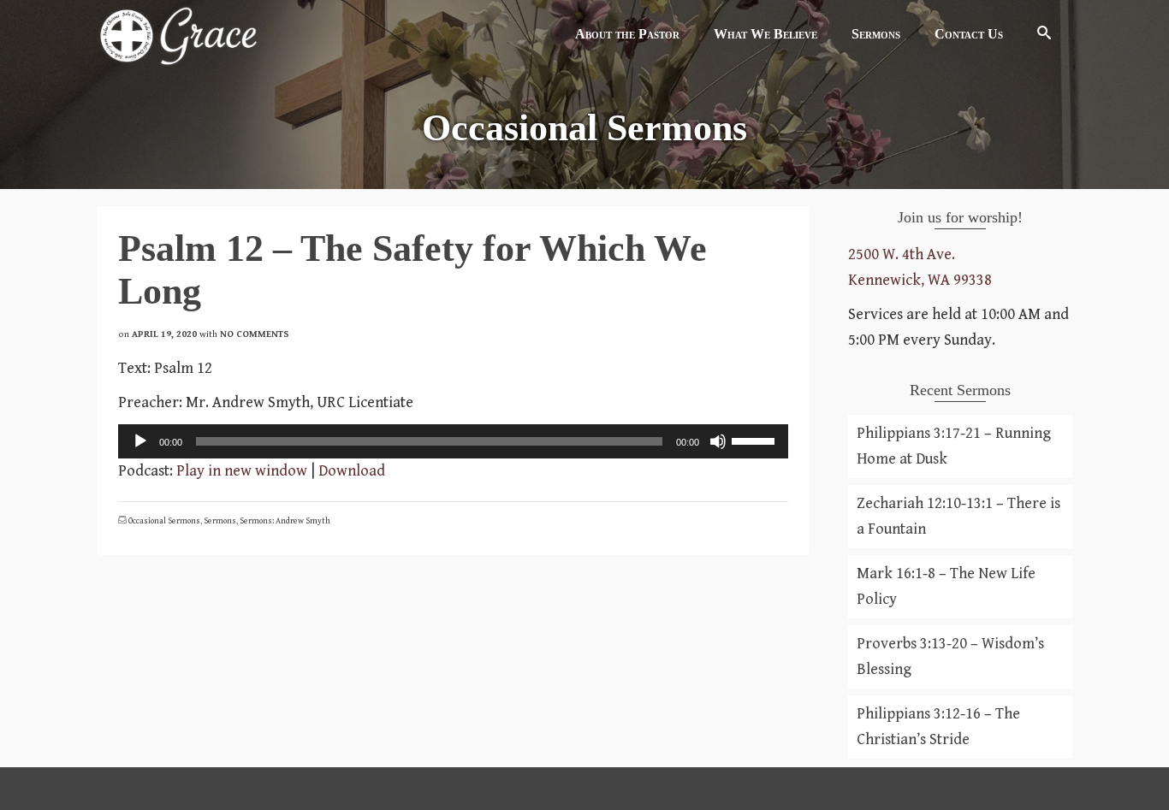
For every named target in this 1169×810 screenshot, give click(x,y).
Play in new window (241, 471)
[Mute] (718, 441)
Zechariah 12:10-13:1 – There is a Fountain (958, 516)
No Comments (254, 334)
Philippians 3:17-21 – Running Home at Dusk (954, 446)
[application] (453, 441)
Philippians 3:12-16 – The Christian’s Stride (938, 726)
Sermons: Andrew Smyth (285, 521)
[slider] (756, 439)
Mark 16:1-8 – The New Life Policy (946, 586)
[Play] (140, 441)
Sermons (220, 521)
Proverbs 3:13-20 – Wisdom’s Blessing (950, 656)
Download (351, 471)
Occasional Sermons (164, 521)
